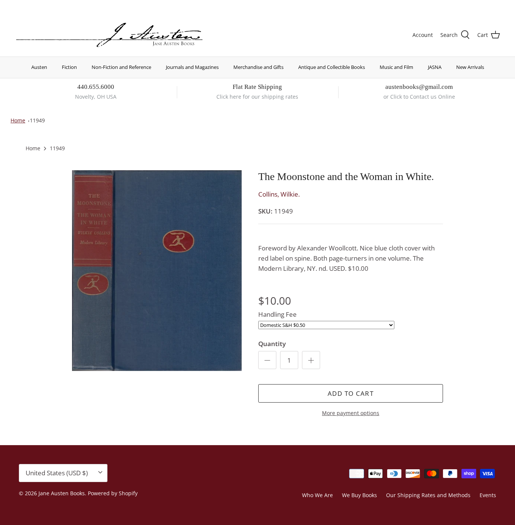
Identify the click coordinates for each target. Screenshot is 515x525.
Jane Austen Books (61, 493)
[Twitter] (18, 6)
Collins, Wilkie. (279, 194)
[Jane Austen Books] (109, 35)
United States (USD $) (465, 6)
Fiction (69, 67)
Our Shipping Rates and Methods (428, 495)
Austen (39, 67)
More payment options (350, 413)
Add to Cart (351, 393)
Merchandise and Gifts (258, 67)
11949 (37, 120)
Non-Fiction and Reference (121, 67)
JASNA (434, 67)
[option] (157, 270)
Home (18, 120)
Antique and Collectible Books (331, 67)
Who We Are (317, 495)
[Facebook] (29, 6)
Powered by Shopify (113, 493)
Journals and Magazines (192, 67)
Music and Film (396, 67)
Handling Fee (277, 314)
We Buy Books (359, 495)
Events (488, 495)
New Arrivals (470, 67)
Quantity (272, 343)
